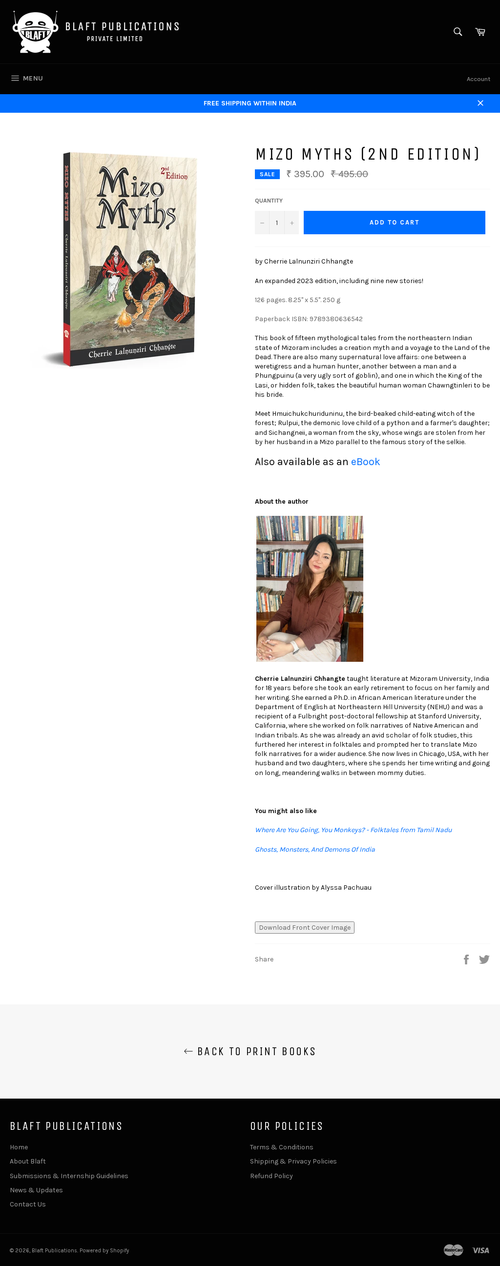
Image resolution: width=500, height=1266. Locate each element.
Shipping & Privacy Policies (293, 1161)
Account (478, 78)
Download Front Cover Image (305, 927)
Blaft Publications (54, 1250)
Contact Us (28, 1204)
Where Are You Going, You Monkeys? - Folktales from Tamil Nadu (353, 830)
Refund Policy (271, 1176)
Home (19, 1147)
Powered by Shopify (104, 1250)
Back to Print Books (255, 1051)
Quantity (269, 200)
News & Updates (36, 1190)
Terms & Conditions (281, 1147)
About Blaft (28, 1161)
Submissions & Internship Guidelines (69, 1176)
